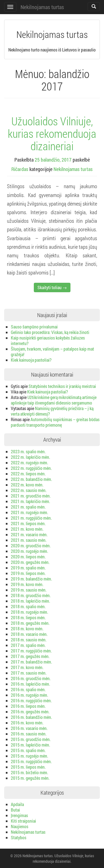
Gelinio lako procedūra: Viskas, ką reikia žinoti (50, 332)
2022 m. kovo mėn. (27, 485)
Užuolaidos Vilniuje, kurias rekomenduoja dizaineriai (52, 133)
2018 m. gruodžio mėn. (31, 595)
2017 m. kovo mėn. (27, 667)
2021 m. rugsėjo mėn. (29, 512)
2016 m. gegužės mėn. (30, 711)
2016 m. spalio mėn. (28, 689)
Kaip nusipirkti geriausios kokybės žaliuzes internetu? (48, 340)
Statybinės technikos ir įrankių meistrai (62, 386)
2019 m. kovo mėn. (27, 584)
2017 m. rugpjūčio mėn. (31, 651)
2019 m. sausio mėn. (29, 590)
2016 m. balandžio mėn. (31, 717)
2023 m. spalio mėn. (28, 451)
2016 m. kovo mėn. (27, 723)
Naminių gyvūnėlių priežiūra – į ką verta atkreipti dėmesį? (52, 411)
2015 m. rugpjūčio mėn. (31, 761)
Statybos (18, 837)
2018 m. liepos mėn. (28, 617)
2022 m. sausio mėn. (29, 490)
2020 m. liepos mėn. (28, 556)
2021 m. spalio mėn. (28, 507)
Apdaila (17, 804)
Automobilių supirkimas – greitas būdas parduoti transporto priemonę (55, 422)
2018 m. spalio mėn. (28, 606)
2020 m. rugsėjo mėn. (29, 551)
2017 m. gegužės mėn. (30, 656)
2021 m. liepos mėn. (28, 523)
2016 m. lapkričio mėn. (30, 684)
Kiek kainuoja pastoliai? (31, 360)
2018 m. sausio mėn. (29, 639)
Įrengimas (19, 815)
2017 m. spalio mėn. (28, 645)
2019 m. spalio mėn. (28, 568)
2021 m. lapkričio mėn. (30, 501)
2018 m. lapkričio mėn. (30, 601)
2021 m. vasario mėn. (29, 534)
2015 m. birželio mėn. (29, 772)
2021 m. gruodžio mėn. (31, 496)
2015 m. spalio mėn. (28, 750)
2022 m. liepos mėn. (28, 473)
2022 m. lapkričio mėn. (30, 457)
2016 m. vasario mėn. (29, 728)
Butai (15, 810)
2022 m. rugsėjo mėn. (29, 462)
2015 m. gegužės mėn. (30, 778)
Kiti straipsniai (23, 821)
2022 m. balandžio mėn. (31, 479)
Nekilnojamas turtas (42, 7)
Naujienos (19, 826)
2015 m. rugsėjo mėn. (29, 756)
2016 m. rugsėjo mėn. (29, 695)
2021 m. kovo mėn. (27, 529)
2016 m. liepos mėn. (28, 706)
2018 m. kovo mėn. (27, 628)
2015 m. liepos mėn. (28, 767)
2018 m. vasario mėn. (29, 634)
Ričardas (19, 169)
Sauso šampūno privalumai (34, 327)
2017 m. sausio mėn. (29, 673)
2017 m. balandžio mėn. (31, 662)
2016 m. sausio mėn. (29, 734)
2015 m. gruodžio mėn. (31, 739)
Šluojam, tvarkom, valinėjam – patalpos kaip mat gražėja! (52, 351)
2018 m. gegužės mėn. (30, 623)
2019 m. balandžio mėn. (31, 579)
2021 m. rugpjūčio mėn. (31, 518)
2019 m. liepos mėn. (28, 573)
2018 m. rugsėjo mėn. (29, 612)
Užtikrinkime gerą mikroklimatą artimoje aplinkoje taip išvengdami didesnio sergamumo (54, 400)
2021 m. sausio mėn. (29, 540)
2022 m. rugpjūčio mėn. (31, 468)
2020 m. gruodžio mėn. (31, 545)
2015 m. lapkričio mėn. (30, 745)
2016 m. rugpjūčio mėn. (31, 700)
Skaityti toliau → (52, 287)
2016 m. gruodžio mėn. (31, 678)
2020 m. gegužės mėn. (30, 562)
